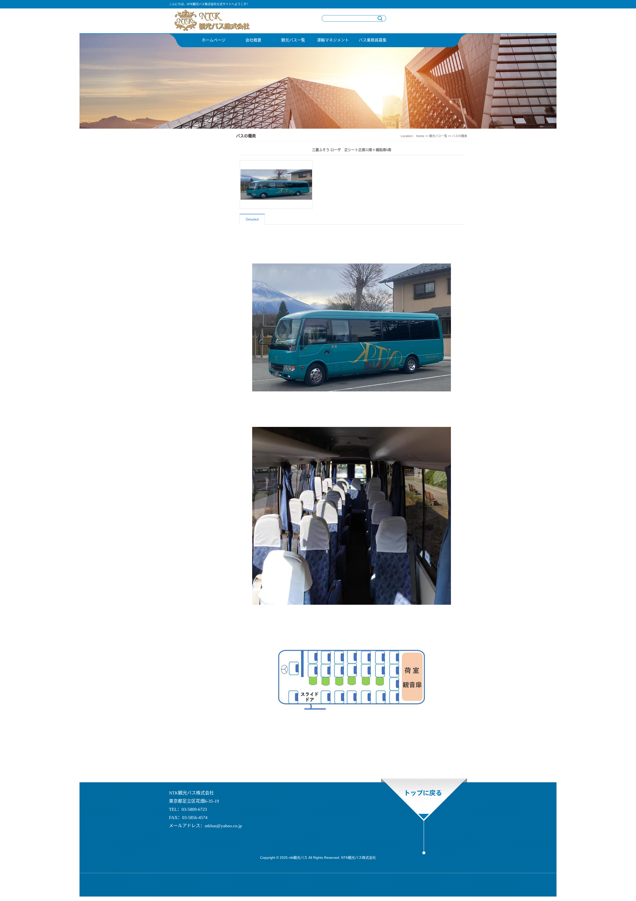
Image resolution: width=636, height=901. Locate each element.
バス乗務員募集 (373, 40)
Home (420, 136)
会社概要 (253, 40)
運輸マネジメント (333, 40)
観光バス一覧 (293, 40)
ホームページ (214, 40)
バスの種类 (459, 136)
